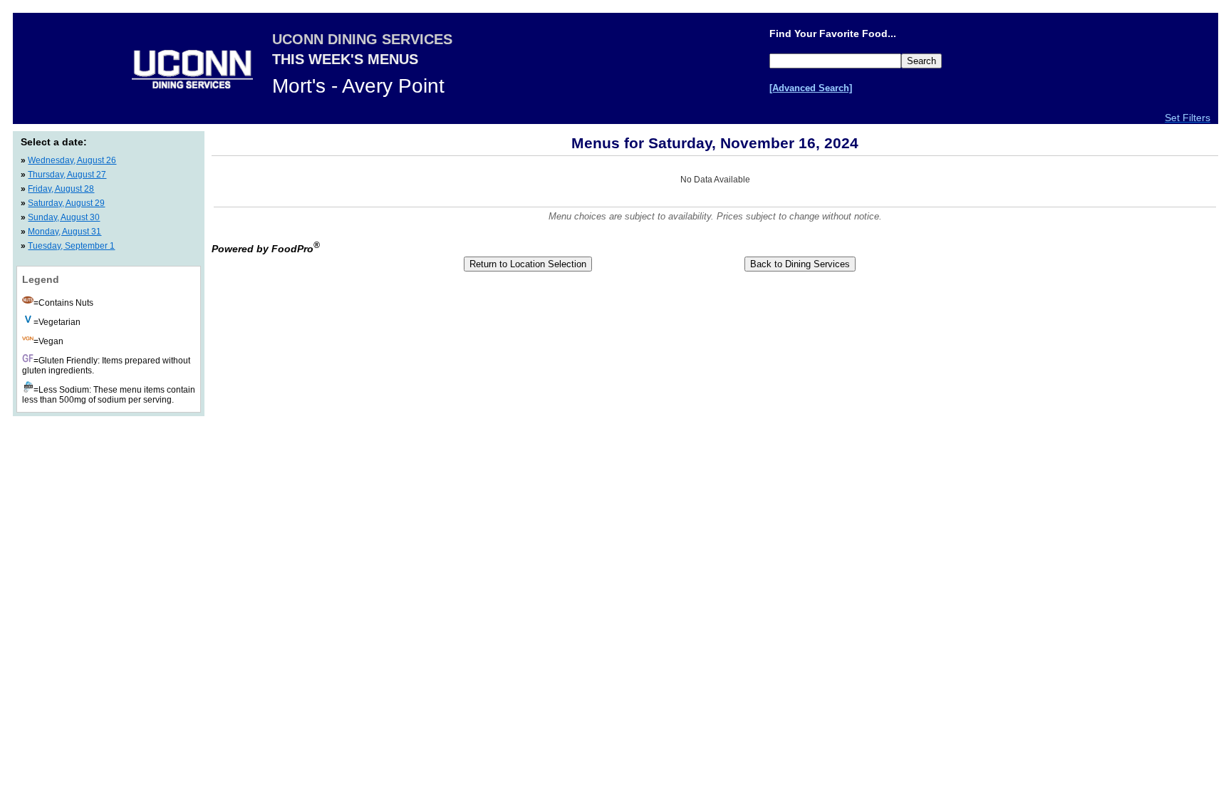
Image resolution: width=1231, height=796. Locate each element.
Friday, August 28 (61, 189)
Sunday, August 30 (64, 217)
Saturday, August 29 (66, 203)
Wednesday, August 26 (72, 160)
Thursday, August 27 (67, 175)
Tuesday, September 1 (71, 246)
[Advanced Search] (810, 88)
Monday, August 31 (64, 232)
